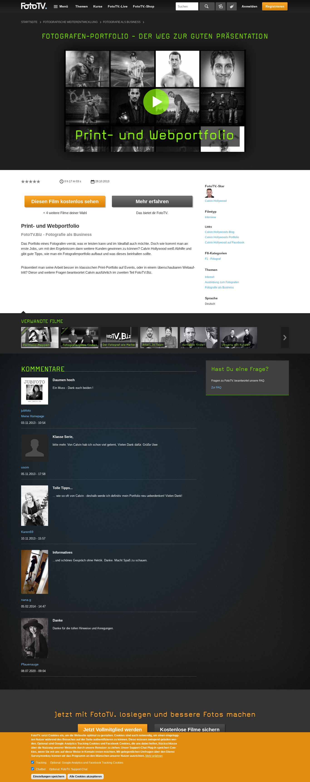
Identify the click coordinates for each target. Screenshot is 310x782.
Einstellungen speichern (48, 776)
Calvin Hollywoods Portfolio (222, 237)
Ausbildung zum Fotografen (222, 282)
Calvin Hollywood (216, 200)
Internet (209, 277)
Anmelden (249, 6)
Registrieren (275, 6)
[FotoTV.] (34, 6)
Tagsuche (232, 6)
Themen (81, 6)
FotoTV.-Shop (143, 6)
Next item (285, 337)
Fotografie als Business (121, 22)
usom (25, 467)
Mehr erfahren (152, 201)
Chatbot (41, 769)
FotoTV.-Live (118, 6)
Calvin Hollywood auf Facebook (224, 242)
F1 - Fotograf (213, 258)
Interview (210, 217)
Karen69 (27, 532)
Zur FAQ (216, 387)
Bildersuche (221, 6)
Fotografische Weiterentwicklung (70, 22)
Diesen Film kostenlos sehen (64, 201)
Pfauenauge (30, 664)
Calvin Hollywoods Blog (219, 232)
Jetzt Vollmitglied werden (112, 729)
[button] (156, 102)
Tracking (41, 762)
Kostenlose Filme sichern (189, 729)
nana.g (26, 600)
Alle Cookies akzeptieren (85, 776)
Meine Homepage (32, 416)
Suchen (207, 6)
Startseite (29, 22)
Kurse (97, 6)
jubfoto (26, 410)
